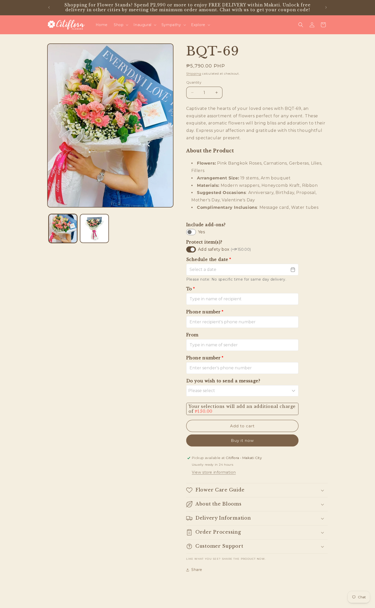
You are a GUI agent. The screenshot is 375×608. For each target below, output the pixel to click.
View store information (214, 472)
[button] (120, 24)
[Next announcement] (326, 7)
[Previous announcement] (49, 7)
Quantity (193, 82)
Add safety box (224, 249)
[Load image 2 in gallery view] (94, 228)
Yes (201, 232)
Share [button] (196, 569)
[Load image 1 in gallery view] (62, 228)
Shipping (193, 73)
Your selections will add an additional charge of (242, 409)
